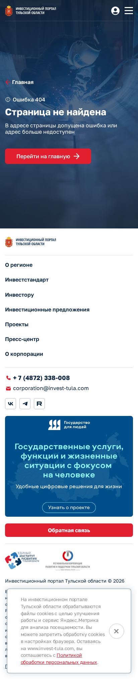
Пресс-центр (22, 339)
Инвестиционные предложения (47, 309)
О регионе (18, 265)
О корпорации (24, 354)
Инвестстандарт (27, 280)
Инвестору (19, 295)
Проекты (16, 324)
